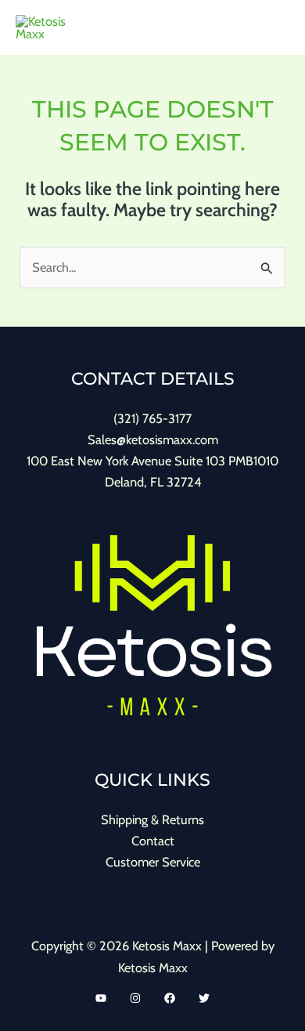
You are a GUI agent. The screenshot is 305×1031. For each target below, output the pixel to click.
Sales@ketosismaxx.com (153, 439)
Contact (152, 840)
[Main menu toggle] (271, 27)
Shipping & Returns (152, 819)
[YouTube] (100, 998)
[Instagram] (135, 998)
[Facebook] (169, 998)
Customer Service (153, 862)
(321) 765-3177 (152, 418)
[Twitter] (204, 998)
